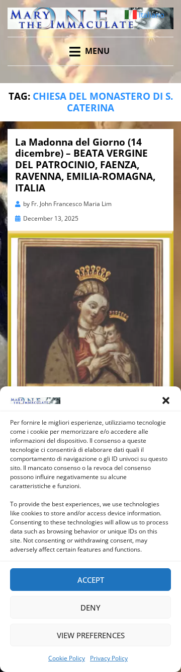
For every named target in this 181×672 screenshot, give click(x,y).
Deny (90, 607)
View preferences (91, 635)
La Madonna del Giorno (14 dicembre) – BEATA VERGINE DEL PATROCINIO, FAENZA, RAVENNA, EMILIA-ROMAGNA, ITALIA (85, 165)
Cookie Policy (66, 658)
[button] (166, 400)
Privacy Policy (109, 658)
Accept (90, 580)
